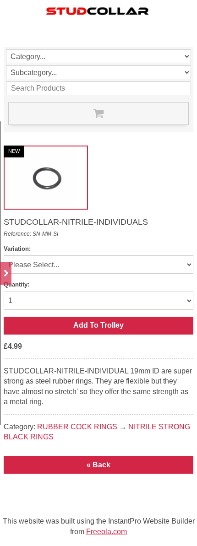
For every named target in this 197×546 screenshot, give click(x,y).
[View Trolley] (98, 113)
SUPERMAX (97, 29)
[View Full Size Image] (46, 177)
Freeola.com (106, 531)
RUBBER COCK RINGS (77, 427)
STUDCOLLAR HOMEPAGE (38, 29)
